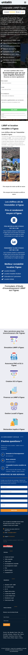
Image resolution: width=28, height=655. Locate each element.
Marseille (12, 632)
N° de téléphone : (5, 93)
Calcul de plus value (9, 600)
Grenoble (5, 634)
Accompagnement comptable (11, 563)
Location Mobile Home (10, 595)
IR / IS (6, 589)
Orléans (5, 637)
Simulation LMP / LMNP (10, 584)
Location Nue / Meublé (10, 593)
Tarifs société (8, 561)
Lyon (22, 632)
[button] (25, 2)
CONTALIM (7, 648)
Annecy (8, 637)
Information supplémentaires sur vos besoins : (13, 100)
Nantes (22, 634)
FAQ (6, 568)
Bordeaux (10, 634)
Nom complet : (5, 81)
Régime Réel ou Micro (10, 591)
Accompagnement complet (11, 565)
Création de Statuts (9, 557)
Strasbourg (11, 636)
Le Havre (20, 637)
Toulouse (15, 634)
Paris (19, 632)
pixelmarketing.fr (14, 651)
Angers (16, 637)
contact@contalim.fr (10, 461)
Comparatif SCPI (9, 572)
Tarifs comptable (9, 559)
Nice (19, 634)
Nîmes (12, 637)
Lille (8, 632)
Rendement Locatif (9, 598)
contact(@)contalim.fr (12, 532)
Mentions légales (9, 570)
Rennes (16, 636)
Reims (19, 636)
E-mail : (3, 87)
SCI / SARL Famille (9, 587)
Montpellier (5, 636)
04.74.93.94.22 (9, 456)
